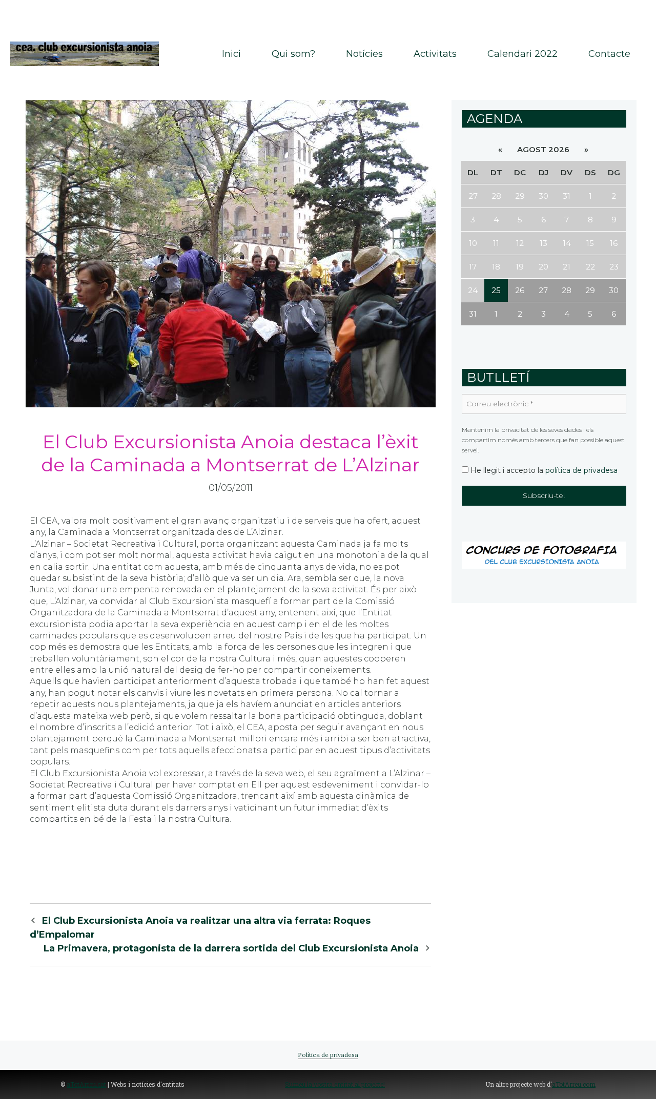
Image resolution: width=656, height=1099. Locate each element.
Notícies (364, 53)
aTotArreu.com (574, 1084)
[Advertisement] (328, 15)
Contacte (609, 53)
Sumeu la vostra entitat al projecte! (335, 1084)
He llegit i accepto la (543, 470)
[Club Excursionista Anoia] (84, 53)
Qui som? (293, 53)
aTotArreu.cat (86, 1084)
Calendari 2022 (522, 53)
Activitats (435, 53)
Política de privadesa (328, 1055)
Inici (231, 53)
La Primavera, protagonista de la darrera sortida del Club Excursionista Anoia (231, 948)
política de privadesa (581, 470)
